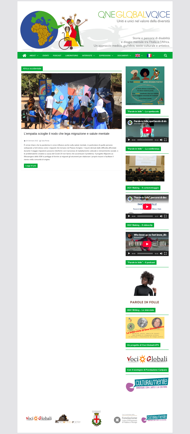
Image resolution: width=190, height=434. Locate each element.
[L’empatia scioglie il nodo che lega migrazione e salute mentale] (71, 101)
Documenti (122, 55)
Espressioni (105, 55)
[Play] (129, 140)
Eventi (46, 55)
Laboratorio (71, 55)
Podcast (57, 55)
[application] (147, 130)
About (33, 55)
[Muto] (161, 140)
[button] (37, 55)
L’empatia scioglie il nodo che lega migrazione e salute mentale (66, 133)
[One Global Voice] (24, 55)
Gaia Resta (45, 141)
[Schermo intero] (165, 140)
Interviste (87, 55)
